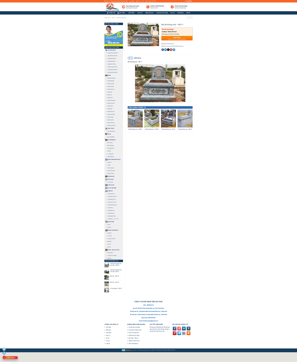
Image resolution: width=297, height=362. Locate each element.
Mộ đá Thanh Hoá (111, 125)
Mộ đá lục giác (111, 103)
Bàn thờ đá (110, 142)
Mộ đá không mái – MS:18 (185, 129)
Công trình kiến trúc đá (114, 159)
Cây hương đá (111, 148)
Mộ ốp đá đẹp (165, 329)
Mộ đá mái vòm (111, 111)
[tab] (130, 58)
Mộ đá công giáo (111, 100)
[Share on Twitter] (165, 49)
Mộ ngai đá (153, 327)
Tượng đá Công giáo (112, 204)
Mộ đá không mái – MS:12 (168, 129)
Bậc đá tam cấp (111, 170)
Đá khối (109, 227)
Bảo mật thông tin (133, 343)
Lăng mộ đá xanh (111, 61)
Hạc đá (109, 247)
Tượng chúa (110, 207)
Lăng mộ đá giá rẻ (112, 58)
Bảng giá (108, 330)
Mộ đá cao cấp (111, 122)
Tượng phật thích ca (112, 196)
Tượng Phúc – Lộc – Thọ (113, 218)
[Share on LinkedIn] (174, 49)
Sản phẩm (131, 12)
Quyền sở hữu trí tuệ (134, 340)
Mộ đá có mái (156, 329)
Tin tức (172, 12)
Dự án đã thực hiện (162, 12)
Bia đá (109, 134)
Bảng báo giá (149, 12)
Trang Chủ (112, 12)
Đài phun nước (111, 173)
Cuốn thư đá (111, 185)
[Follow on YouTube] (191, 1)
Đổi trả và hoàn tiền (134, 332)
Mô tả (130, 58)
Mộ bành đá (160, 327)
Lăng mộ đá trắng (112, 64)
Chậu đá (109, 258)
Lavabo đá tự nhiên (112, 255)
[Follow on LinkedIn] (189, 1)
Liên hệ (108, 343)
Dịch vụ (140, 12)
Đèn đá (109, 151)
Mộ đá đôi (110, 92)
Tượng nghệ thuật (112, 216)
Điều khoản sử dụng (134, 335)
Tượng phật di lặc (112, 199)
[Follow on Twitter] (186, 1)
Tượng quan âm (111, 193)
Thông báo (180, 12)
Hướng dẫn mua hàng (134, 327)
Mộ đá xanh (180, 46)
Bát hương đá (111, 145)
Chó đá (109, 244)
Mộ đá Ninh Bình (174, 46)
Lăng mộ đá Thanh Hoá (113, 52)
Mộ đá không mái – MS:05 (135, 129)
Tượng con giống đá (113, 230)
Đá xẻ (109, 224)
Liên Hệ (188, 12)
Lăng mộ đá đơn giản (112, 66)
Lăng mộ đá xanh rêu (112, 55)
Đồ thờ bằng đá (112, 139)
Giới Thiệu (122, 12)
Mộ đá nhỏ (152, 331)
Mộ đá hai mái (111, 83)
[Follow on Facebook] (185, 1)
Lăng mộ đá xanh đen (112, 69)
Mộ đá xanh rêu (111, 114)
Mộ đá (113, 17)
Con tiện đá (110, 182)
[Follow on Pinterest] (188, 1)
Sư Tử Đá (110, 235)
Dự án (107, 338)
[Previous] (128, 122)
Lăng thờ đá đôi (111, 131)
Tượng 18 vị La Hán (112, 202)
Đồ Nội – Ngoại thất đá (113, 249)
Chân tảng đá (111, 167)
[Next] (192, 122)
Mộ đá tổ (110, 94)
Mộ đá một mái (111, 80)
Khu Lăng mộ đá (112, 50)
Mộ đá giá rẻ (110, 119)
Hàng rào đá (111, 176)
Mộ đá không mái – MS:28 (151, 129)
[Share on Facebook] (162, 49)
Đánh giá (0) (137, 58)
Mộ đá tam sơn (111, 89)
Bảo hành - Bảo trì (133, 338)
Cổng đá (109, 162)
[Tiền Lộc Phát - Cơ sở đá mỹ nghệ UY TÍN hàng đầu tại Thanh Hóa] (112, 7)
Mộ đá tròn (110, 97)
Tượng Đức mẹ (111, 213)
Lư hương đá (110, 153)
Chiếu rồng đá (111, 156)
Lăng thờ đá (111, 128)
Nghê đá (109, 241)
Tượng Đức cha (111, 210)
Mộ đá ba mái (111, 86)
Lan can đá (111, 179)
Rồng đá (109, 233)
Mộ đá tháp (110, 106)
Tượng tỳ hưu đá (111, 238)
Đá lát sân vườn (112, 188)
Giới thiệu (108, 327)
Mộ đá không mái (121, 17)
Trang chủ (107, 17)
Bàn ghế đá (110, 252)
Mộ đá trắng (110, 117)
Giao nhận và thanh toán (135, 330)
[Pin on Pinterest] (171, 49)
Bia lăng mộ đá (111, 137)
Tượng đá (110, 190)
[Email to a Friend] (168, 49)
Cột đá (109, 165)
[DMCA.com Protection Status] (126, 350)
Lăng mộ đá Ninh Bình (112, 72)
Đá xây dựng (111, 221)
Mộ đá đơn (110, 108)
